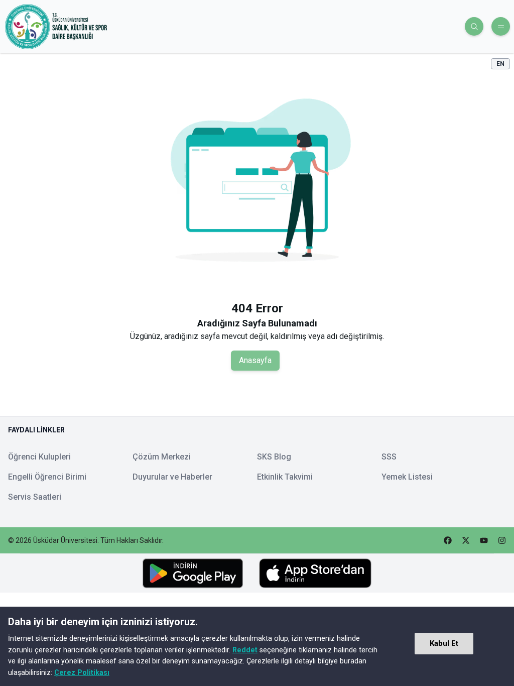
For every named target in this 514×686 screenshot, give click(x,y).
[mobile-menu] (500, 26)
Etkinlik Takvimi (285, 477)
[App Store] (315, 573)
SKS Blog (274, 457)
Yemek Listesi (407, 477)
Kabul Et (444, 643)
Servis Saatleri (34, 497)
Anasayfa (255, 360)
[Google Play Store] (193, 573)
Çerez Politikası (81, 672)
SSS (389, 457)
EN (500, 63)
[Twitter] (466, 540)
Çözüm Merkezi (162, 457)
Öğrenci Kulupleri (39, 457)
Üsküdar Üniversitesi (65, 540)
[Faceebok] (448, 540)
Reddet (245, 650)
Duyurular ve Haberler (172, 477)
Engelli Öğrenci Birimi (47, 477)
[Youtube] (484, 540)
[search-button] (474, 26)
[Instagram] (502, 540)
